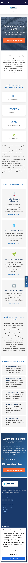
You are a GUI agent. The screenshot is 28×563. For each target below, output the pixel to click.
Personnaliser (14, 551)
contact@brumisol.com (14, 464)
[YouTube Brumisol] (8, 2)
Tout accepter (14, 558)
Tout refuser (13, 554)
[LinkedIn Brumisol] (2, 2)
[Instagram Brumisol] (12, 500)
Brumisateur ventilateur (8, 507)
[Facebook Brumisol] (5, 2)
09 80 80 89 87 (11, 459)
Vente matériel (6, 522)
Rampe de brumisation (8, 514)
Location (5, 520)
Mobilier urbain (6, 511)
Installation (5, 516)
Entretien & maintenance (8, 518)
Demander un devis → (14, 214)
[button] (26, 2)
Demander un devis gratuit (14, 40)
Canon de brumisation (7, 509)
